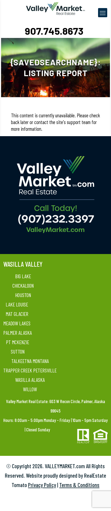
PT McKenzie (17, 342)
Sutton (18, 351)
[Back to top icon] (100, 500)
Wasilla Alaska (30, 380)
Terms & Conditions (79, 484)
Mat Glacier (17, 314)
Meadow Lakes (16, 323)
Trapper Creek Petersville (30, 370)
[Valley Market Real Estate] (55, 8)
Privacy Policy (42, 484)
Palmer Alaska (17, 333)
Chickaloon (23, 286)
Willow (30, 389)
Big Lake (23, 276)
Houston (23, 295)
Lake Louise (17, 304)
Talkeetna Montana (30, 361)
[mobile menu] (102, 12)
